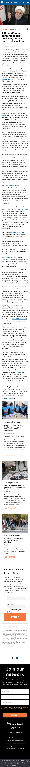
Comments (10, 604)
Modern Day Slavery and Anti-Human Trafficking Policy (15, 746)
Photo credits (21, 748)
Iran (6, 508)
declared (11, 186)
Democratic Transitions (10, 455)
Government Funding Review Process (15, 740)
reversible (25, 209)
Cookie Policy (19, 732)
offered (24, 312)
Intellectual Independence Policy (15, 737)
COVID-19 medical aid (19, 319)
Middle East (12, 508)
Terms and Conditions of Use (12, 708)
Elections (21, 455)
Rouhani (10, 257)
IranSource (5, 29)
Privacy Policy (11, 732)
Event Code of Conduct (11, 748)
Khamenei (5, 260)
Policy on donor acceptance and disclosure (15, 743)
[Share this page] (17, 658)
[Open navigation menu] (27, 2)
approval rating (6, 80)
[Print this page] (26, 29)
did (20, 372)
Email (9, 596)
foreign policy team (18, 232)
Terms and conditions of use (15, 735)
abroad (4, 116)
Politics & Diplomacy (12, 626)
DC (17, 113)
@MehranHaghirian (8, 398)
